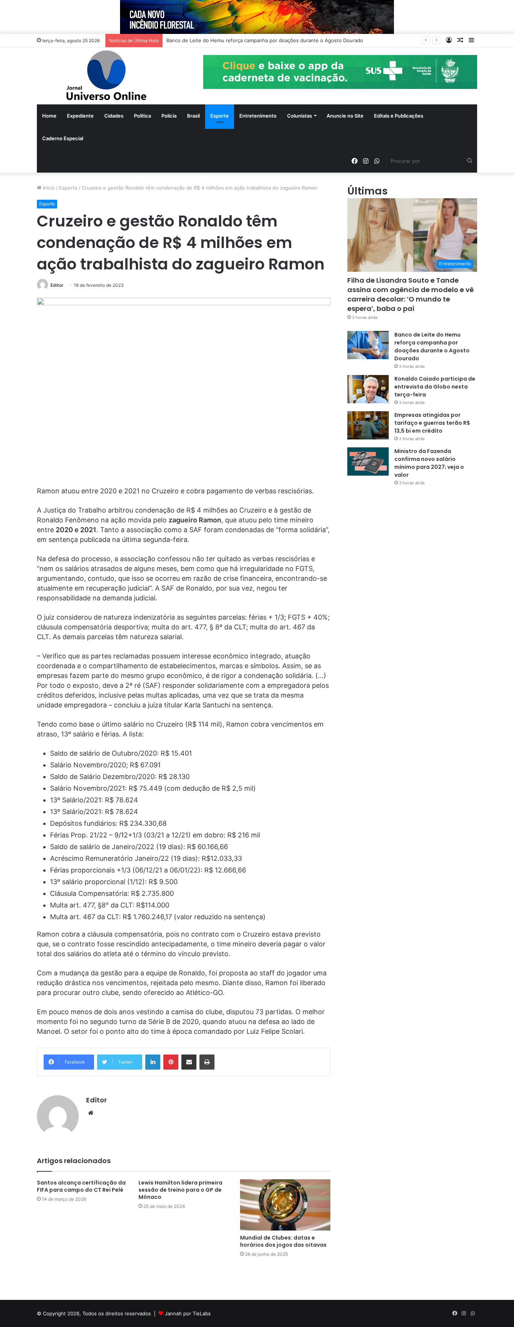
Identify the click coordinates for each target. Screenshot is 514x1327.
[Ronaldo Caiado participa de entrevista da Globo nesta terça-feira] (368, 389)
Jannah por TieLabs (188, 1313)
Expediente (80, 116)
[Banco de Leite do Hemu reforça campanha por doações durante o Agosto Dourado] (368, 345)
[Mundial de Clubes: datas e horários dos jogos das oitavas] (285, 1204)
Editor (57, 285)
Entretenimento (258, 116)
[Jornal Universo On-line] (106, 76)
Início (48, 188)
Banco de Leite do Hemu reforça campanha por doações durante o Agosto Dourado (264, 40)
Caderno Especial (62, 138)
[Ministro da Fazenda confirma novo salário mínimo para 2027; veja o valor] (368, 461)
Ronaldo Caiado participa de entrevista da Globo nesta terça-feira (434, 386)
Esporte (219, 116)
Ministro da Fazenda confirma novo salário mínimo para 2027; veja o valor (429, 463)
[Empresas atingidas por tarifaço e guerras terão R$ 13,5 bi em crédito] (368, 425)
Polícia (168, 116)
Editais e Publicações (398, 116)
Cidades (113, 116)
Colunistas (299, 116)
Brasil (193, 116)
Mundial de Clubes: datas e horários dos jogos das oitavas (283, 1241)
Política (142, 116)
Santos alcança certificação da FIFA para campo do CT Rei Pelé (81, 1186)
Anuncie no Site (345, 116)
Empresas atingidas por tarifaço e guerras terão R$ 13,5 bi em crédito (432, 423)
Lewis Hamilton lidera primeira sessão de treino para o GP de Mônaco (180, 1190)
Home (49, 116)
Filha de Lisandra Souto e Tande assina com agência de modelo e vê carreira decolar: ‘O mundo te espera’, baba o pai (410, 295)
